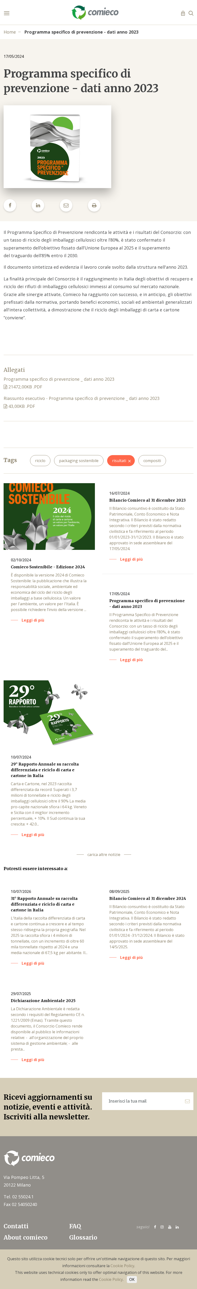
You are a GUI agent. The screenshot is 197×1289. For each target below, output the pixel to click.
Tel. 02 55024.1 (19, 1197)
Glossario (83, 1237)
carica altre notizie (103, 854)
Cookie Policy (122, 1265)
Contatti (16, 1226)
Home (10, 32)
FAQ (75, 1226)
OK (132, 1279)
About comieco (26, 1237)
